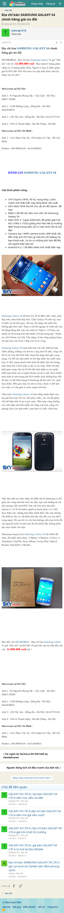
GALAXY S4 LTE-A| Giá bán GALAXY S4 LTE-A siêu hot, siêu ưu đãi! (33, 796)
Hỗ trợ (41, 907)
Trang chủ (52, 907)
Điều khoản (29, 907)
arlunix (12, 873)
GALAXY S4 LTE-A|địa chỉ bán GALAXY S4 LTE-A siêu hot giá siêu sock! (35, 813)
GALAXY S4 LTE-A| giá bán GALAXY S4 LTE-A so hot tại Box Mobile (33, 847)
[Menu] (4, 3)
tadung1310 (10, 23)
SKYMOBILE (22, 642)
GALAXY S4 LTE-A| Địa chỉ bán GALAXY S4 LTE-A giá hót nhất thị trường (35, 830)
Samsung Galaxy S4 (41, 60)
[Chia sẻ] (56, 42)
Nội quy (17, 907)
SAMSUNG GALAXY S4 (33, 48)
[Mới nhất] (60, 4)
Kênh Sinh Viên (12, 902)
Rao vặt (24, 801)
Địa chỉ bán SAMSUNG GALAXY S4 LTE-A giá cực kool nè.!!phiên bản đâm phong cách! (34, 866)
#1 (61, 42)
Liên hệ (6, 907)
